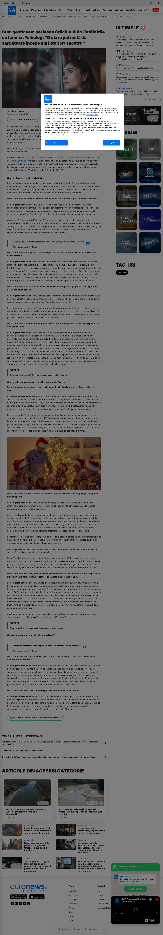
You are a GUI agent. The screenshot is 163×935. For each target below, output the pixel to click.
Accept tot (111, 143)
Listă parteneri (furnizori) (54, 135)
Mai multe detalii (92, 115)
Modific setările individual (56, 143)
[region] (82, 122)
